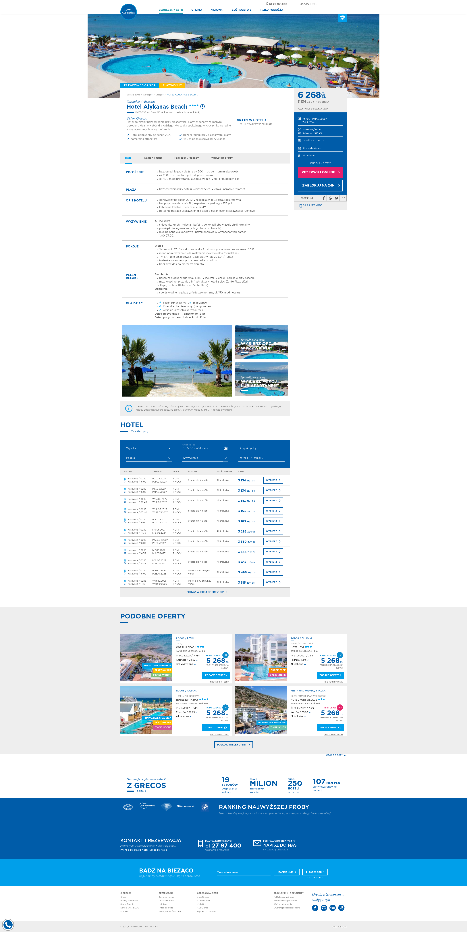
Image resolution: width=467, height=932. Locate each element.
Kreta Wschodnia (302, 691)
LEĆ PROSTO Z (241, 10)
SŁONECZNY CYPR (171, 10)
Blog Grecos (203, 897)
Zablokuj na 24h (318, 185)
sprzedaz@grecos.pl (275, 850)
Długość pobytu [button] (249, 448)
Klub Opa (201, 904)
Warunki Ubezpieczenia (285, 901)
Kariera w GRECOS (129, 908)
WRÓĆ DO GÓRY (334, 755)
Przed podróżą (166, 908)
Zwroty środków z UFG (170, 911)
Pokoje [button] (130, 458)
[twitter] (336, 198)
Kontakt (124, 911)
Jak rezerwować (166, 897)
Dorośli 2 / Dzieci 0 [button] (313, 140)
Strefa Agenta (127, 904)
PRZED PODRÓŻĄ (271, 10)
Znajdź (304, 4)
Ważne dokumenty (283, 904)
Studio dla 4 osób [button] (312, 148)
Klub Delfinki (203, 901)
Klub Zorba (202, 908)
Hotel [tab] (128, 158)
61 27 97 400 (312, 205)
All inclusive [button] (308, 156)
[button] (320, 120)
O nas (140, 791)
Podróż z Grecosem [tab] (186, 158)
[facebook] (324, 198)
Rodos (180, 638)
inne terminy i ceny (219, 682)
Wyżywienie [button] (190, 458)
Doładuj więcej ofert (231, 745)
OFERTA (196, 10)
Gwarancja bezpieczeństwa (287, 908)
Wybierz (271, 480)
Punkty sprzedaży (129, 901)
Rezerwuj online (318, 172)
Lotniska (163, 904)
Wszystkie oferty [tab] (222, 158)
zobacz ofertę (215, 675)
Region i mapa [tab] (153, 158)
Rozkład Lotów (166, 901)
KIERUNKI (217, 10)
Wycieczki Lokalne (206, 911)
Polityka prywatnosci (284, 897)
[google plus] (330, 198)
